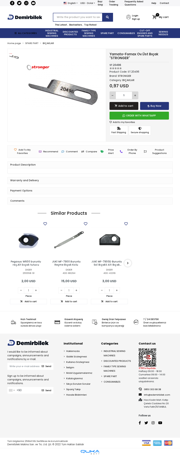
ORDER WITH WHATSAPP (141, 115)
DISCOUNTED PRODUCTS (117, 361)
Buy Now (155, 106)
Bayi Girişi (100, 3)
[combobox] (12, 390)
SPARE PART (110, 376)
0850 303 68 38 (152, 389)
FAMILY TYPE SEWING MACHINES (115, 369)
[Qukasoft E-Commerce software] (90, 452)
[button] (160, 17)
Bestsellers (75, 24)
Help (154, 3)
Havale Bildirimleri (76, 394)
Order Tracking (113, 3)
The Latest (61, 24)
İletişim (70, 367)
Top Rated (90, 24)
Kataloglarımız (74, 378)
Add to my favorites (123, 122)
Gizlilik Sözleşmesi (76, 356)
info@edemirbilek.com (157, 394)
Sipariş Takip (73, 389)
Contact (164, 3)
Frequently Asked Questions (134, 3)
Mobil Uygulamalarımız (79, 373)
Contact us (147, 344)
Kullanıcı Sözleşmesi (77, 362)
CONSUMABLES (112, 381)
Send (48, 366)
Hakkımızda (73, 351)
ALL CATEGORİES (27, 33)
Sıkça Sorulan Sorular (78, 384)
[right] (128, 263)
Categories (109, 344)
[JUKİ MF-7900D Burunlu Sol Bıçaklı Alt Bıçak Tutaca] (109, 239)
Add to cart (125, 106)
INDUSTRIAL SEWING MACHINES (114, 353)
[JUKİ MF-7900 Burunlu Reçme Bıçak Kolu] (68, 239)
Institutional (73, 344)
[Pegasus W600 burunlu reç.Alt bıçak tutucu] (28, 239)
